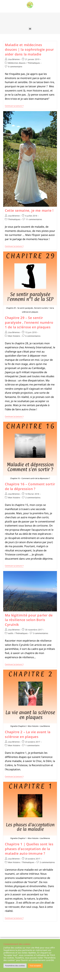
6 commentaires (32, 336)
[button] (30, 28)
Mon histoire (14, 336)
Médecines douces (17, 63)
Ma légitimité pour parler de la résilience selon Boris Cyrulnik (29, 620)
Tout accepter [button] (35, 965)
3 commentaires (40, 633)
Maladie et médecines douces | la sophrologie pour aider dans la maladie (29, 49)
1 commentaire (32, 745)
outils (10, 633)
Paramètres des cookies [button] (15, 965)
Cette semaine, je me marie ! (29, 210)
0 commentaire (15, 66)
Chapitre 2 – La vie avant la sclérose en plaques (28, 734)
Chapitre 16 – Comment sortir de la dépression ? (30, 486)
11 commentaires (34, 219)
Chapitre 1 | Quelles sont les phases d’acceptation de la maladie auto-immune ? (29, 849)
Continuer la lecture (14, 106)
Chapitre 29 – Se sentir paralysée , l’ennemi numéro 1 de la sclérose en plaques (29, 322)
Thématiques (34, 63)
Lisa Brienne (14, 59)
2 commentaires (32, 497)
